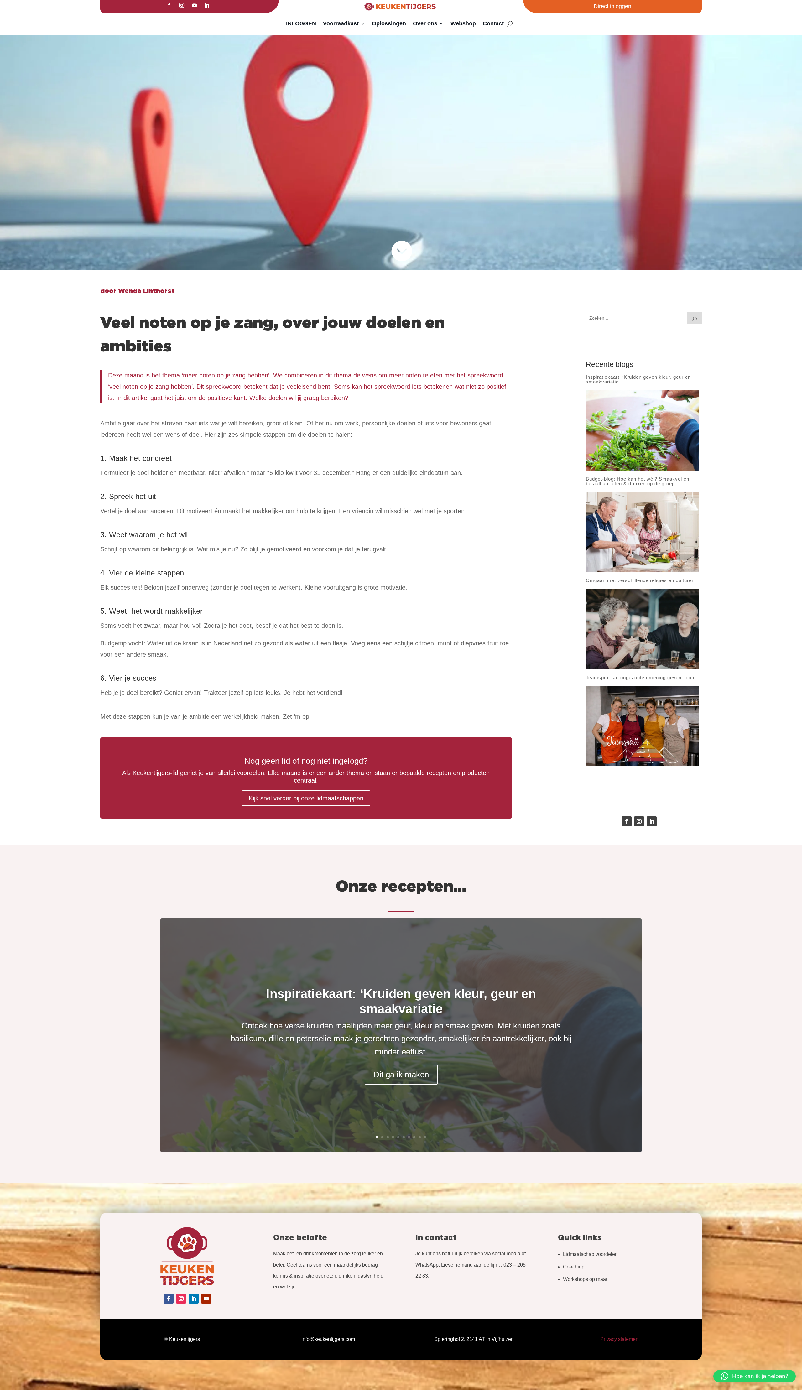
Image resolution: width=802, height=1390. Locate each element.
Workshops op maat (585, 1279)
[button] (754, 1376)
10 (425, 1137)
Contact (493, 23)
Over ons (425, 23)
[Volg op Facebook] (169, 5)
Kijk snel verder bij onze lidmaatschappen (306, 798)
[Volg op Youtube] (194, 5)
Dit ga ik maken (401, 1074)
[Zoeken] (694, 318)
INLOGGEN (301, 23)
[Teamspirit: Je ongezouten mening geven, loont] (642, 726)
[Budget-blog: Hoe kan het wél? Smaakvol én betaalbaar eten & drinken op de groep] (642, 532)
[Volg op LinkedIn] (207, 5)
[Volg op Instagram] (182, 5)
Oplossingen (389, 23)
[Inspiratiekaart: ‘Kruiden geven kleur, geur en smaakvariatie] (642, 430)
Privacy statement (620, 1339)
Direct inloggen (612, 6)
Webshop (463, 23)
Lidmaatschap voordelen (590, 1254)
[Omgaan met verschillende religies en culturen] (642, 629)
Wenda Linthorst (146, 291)
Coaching (574, 1266)
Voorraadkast (341, 23)
